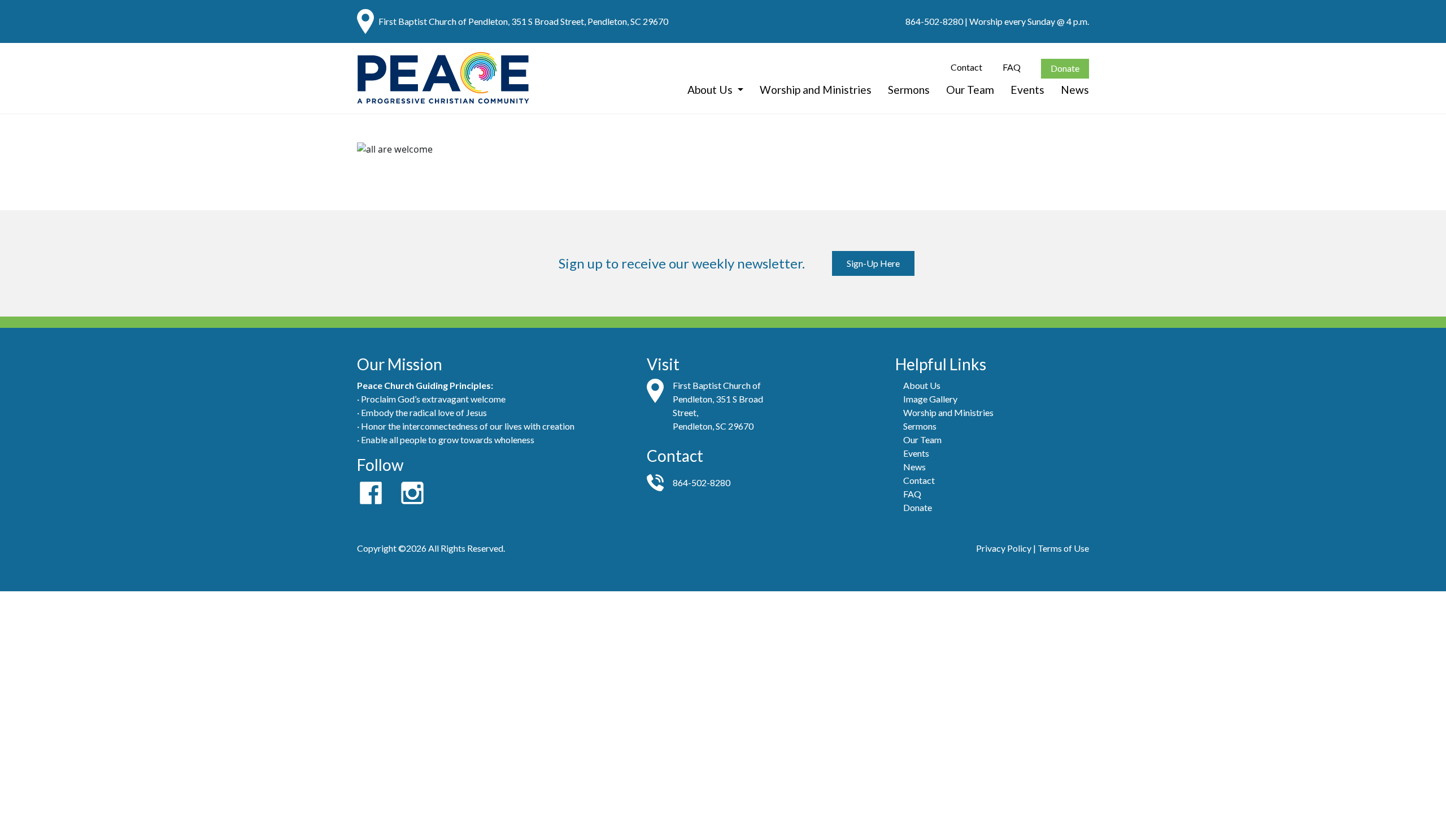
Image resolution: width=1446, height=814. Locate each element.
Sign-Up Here (873, 263)
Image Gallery (930, 398)
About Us (711, 89)
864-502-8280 (934, 21)
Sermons (909, 89)
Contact (966, 67)
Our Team (970, 89)
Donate (1065, 68)
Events (1027, 89)
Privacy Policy (1003, 548)
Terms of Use (1063, 548)
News (1075, 89)
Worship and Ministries (816, 89)
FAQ (1012, 67)
